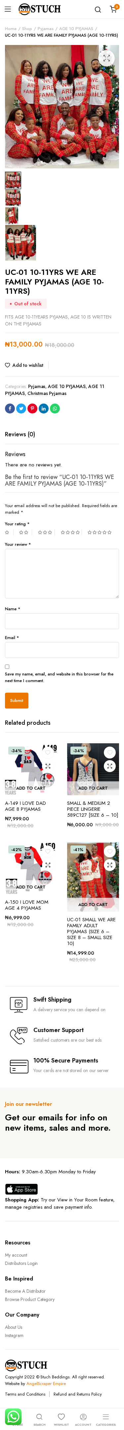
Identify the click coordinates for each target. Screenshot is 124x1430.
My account (16, 1255)
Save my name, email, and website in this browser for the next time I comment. (59, 677)
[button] (106, 58)
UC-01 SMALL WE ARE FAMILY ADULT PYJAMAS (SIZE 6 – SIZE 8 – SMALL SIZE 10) (91, 931)
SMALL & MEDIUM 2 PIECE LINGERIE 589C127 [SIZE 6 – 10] (92, 809)
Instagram (14, 1335)
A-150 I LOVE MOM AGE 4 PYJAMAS (26, 905)
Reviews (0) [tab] (20, 434)
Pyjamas (46, 28)
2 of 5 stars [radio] (25, 532)
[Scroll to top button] (113, 1398)
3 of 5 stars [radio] (46, 532)
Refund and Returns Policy (78, 1394)
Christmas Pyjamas (47, 393)
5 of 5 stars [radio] (100, 532)
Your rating (17, 524)
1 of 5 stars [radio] (9, 532)
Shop (27, 28)
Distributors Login (21, 1263)
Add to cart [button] (31, 788)
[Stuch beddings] (42, 9)
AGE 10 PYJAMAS (76, 28)
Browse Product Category (30, 1299)
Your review (18, 544)
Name (13, 609)
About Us (13, 1327)
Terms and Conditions (25, 1394)
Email (12, 637)
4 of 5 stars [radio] (71, 532)
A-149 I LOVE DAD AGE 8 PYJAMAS (25, 806)
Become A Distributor (25, 1291)
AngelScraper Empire (46, 1383)
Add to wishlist (28, 365)
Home (11, 28)
